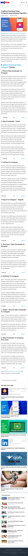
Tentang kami (5, 552)
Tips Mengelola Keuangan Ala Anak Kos (16, 512)
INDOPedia (10, 549)
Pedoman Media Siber (13, 552)
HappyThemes (19, 549)
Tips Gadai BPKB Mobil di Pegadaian (15, 521)
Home (2, 7)
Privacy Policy (22, 552)
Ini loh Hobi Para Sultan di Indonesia (15, 502)
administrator (4, 15)
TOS (18, 552)
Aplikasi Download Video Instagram (12, 371)
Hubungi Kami (14, 553)
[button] (23, 2)
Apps (5, 7)
